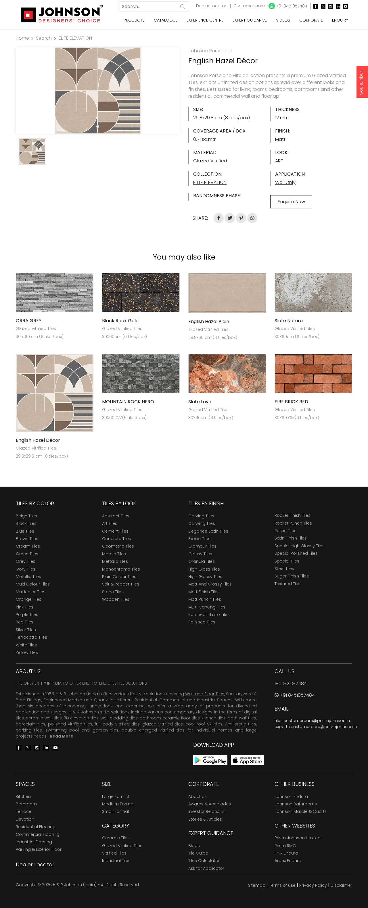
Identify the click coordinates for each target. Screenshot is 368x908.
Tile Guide (198, 853)
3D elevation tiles (81, 718)
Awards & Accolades (209, 804)
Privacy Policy (313, 885)
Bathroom (26, 804)
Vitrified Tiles (114, 853)
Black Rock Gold (120, 320)
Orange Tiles (28, 599)
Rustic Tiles (285, 530)
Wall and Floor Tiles (204, 694)
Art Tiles (109, 523)
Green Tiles (27, 554)
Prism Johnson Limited (298, 838)
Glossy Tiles (200, 554)
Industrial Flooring (34, 842)
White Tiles (26, 645)
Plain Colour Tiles (119, 576)
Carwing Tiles (201, 523)
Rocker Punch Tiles (293, 523)
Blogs (194, 846)
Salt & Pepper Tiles (120, 584)
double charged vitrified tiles (153, 730)
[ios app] (247, 760)
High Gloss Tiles (204, 569)
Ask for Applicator (206, 868)
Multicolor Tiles (30, 592)
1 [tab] (98, 126)
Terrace (23, 811)
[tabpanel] (98, 90)
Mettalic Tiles (115, 561)
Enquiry (340, 20)
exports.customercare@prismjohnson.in (316, 727)
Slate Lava (199, 401)
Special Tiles (287, 561)
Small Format (115, 811)
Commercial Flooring (37, 834)
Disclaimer (341, 885)
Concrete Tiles (116, 539)
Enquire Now (361, 82)
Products (134, 20)
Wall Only (285, 182)
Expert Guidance (250, 20)
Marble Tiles (114, 554)
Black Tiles (26, 523)
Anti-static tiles (240, 724)
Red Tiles (24, 622)
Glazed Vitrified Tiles (122, 846)
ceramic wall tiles (44, 718)
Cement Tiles (115, 531)
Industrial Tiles (116, 860)
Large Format (116, 796)
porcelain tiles (30, 724)
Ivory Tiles (25, 569)
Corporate (311, 20)
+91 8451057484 (291, 6)
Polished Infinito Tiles (209, 614)
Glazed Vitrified (210, 161)
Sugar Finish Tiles (292, 576)
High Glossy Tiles (205, 576)
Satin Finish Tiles (291, 538)
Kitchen (23, 796)
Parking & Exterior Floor (39, 849)
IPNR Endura (286, 853)
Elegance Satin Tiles (208, 531)
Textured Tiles (288, 584)
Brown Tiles (27, 539)
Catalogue (165, 20)
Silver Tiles (26, 630)
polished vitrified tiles (70, 724)
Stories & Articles (205, 819)
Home (22, 38)
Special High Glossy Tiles (300, 546)
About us (197, 796)
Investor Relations (206, 811)
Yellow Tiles (27, 652)
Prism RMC (285, 846)
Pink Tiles (24, 607)
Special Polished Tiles (296, 553)
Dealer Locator (211, 6)
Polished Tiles (201, 622)
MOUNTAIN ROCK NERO (128, 401)
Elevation (25, 819)
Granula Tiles (201, 561)
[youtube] (344, 6)
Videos (283, 20)
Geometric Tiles (118, 546)
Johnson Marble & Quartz (301, 811)
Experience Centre (205, 20)
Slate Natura (289, 320)
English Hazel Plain (208, 321)
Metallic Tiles (28, 576)
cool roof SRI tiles (204, 724)
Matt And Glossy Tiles (210, 584)
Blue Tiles (25, 531)
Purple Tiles (27, 614)
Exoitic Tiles (199, 539)
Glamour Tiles (202, 546)
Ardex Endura (288, 860)
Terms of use (282, 885)
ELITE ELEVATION (75, 38)
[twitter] (321, 6)
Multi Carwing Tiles (206, 607)
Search (44, 38)
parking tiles (29, 730)
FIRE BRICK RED (291, 401)
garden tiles (105, 730)
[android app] (210, 760)
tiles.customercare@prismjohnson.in (312, 720)
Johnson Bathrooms (296, 804)
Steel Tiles (284, 568)
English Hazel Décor (38, 440)
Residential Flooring (35, 827)
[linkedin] (336, 6)
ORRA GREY (28, 320)
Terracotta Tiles (31, 637)
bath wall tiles (242, 718)
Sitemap (256, 885)
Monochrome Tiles (121, 569)
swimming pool (62, 730)
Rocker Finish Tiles (292, 515)
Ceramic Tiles (116, 838)
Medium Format (118, 804)
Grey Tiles (25, 561)
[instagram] (329, 6)
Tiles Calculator (204, 860)
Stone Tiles (113, 592)
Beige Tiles (26, 516)
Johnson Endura (291, 796)
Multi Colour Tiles (33, 584)
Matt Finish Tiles (204, 592)
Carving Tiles (201, 516)
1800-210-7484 (291, 683)
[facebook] (314, 6)
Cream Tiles (28, 546)
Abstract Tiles (115, 516)
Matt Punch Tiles (204, 599)
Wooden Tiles (115, 599)
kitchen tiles (214, 718)
